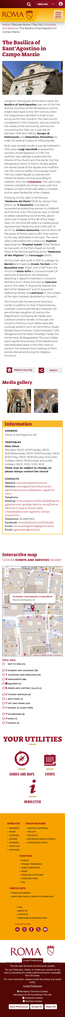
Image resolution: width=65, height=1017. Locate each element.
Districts (32, 835)
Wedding (14, 842)
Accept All (36, 1006)
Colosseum (34, 181)
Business (14, 828)
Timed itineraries (30, 868)
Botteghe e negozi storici (41, 839)
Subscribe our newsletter (32, 918)
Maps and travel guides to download (32, 896)
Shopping (14, 850)
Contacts (23, 914)
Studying (14, 835)
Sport (12, 832)
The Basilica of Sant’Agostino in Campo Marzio (32, 596)
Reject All (51, 1006)
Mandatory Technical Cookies (34, 991)
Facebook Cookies (34, 997)
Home (6, 24)
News (24, 871)
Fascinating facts (37, 842)
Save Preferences (19, 1006)
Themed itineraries (31, 864)
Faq (20, 907)
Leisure (13, 839)
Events (25, 860)
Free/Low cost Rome (32, 875)
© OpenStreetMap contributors (50, 655)
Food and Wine (29, 878)
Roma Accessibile (21, 893)
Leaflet (35, 655)
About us (23, 911)
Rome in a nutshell (38, 828)
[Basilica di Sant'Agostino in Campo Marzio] (19, 401)
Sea (23, 882)
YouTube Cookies (33, 1001)
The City (32, 832)
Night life (14, 846)
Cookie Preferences (32, 960)
